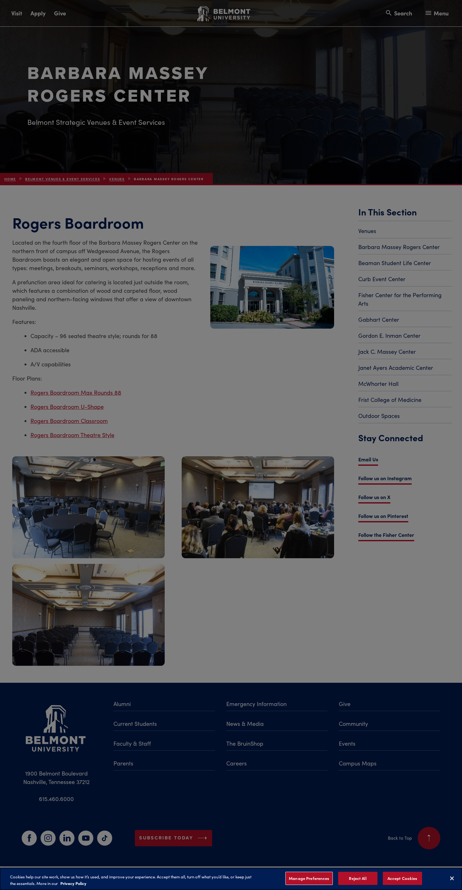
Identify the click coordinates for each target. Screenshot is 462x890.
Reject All (357, 878)
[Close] (452, 878)
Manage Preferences (309, 878)
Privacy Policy (73, 883)
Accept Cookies (402, 878)
